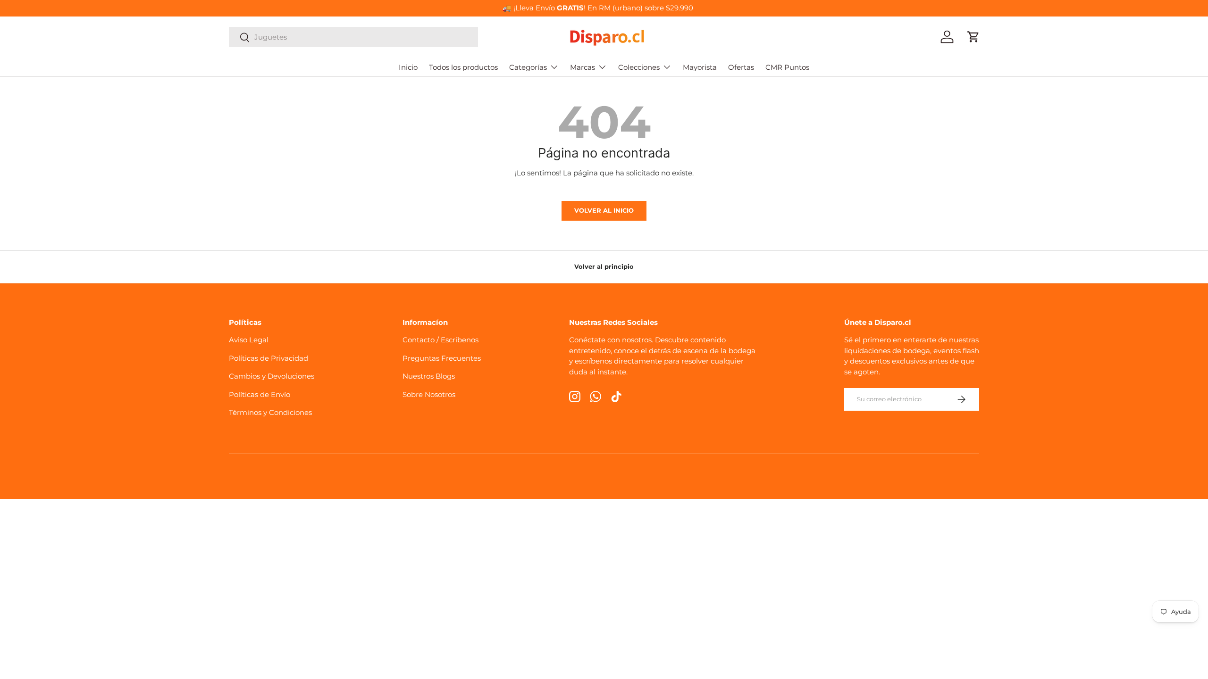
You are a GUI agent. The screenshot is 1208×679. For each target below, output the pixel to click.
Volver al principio (604, 266)
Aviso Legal (248, 339)
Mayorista (700, 67)
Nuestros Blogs (429, 376)
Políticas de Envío (259, 394)
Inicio (408, 67)
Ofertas (741, 67)
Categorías (528, 67)
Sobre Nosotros (429, 394)
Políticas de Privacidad (268, 358)
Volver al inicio (604, 210)
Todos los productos (463, 67)
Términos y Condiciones (270, 412)
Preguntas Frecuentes (442, 358)
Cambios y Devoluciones (271, 376)
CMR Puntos (787, 67)
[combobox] (353, 37)
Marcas (582, 67)
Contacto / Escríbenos (440, 339)
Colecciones (639, 67)
